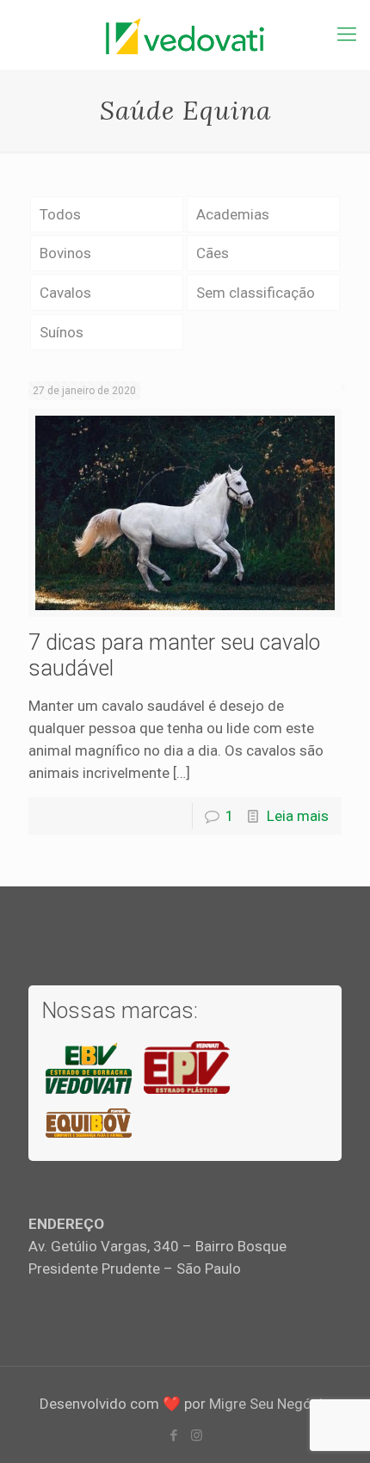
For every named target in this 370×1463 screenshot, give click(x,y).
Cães (212, 253)
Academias (232, 214)
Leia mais (298, 815)
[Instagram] (197, 1435)
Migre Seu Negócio (270, 1403)
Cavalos (65, 292)
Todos (60, 214)
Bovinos (65, 253)
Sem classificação (255, 292)
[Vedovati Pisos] (185, 34)
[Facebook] (173, 1435)
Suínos (61, 332)
